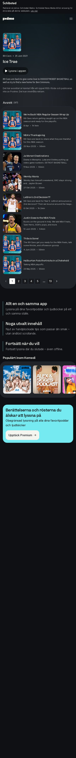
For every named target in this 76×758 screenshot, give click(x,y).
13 (50, 281)
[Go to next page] (57, 281)
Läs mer (34, 11)
